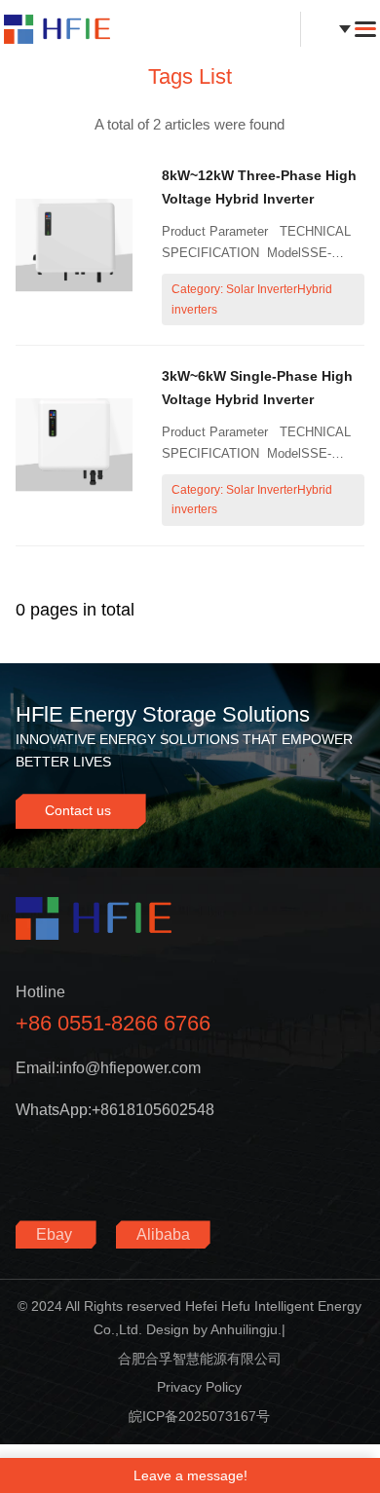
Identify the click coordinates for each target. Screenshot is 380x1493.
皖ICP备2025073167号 (199, 1416)
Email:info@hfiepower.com (108, 1068)
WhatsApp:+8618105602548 (115, 1109)
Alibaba (163, 1234)
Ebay (56, 1234)
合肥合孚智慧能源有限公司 (200, 1358)
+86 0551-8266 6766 (113, 1023)
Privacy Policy (199, 1387)
